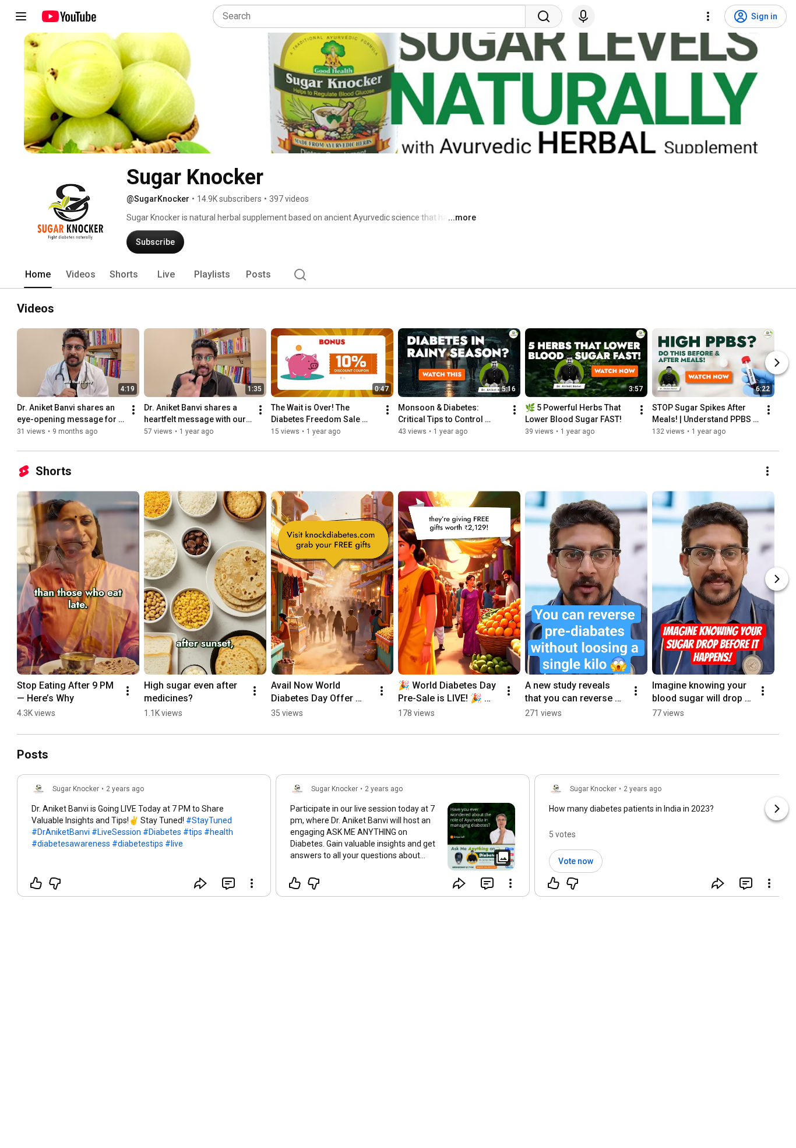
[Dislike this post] (54, 883)
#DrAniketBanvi (60, 832)
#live (174, 843)
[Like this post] (36, 883)
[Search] (543, 16)
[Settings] (708, 16)
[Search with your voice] (583, 16)
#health (218, 832)
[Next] (776, 362)
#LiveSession (116, 832)
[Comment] (228, 883)
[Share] (200, 883)
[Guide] (21, 16)
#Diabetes (162, 832)
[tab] (38, 275)
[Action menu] (251, 883)
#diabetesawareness (70, 843)
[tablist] (398, 275)
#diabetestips (137, 843)
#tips (192, 832)
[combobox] (373, 16)
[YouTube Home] (68, 16)
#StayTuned (209, 820)
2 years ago (125, 789)
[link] (143, 839)
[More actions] (133, 410)
